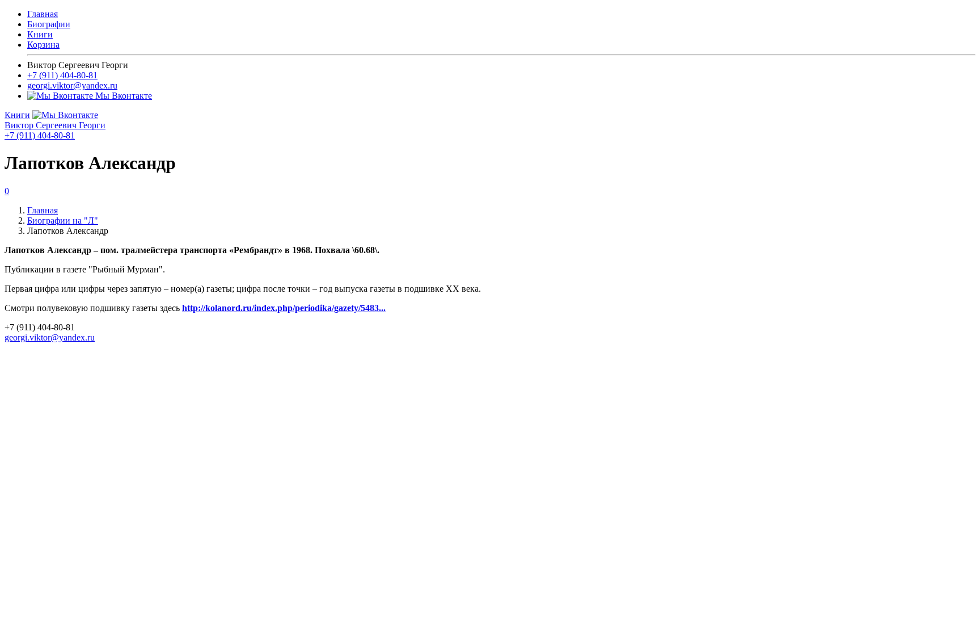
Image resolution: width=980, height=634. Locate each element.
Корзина (43, 44)
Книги (40, 34)
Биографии (48, 24)
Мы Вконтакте (122, 95)
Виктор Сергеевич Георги (55, 125)
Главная (42, 14)
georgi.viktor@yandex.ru (72, 85)
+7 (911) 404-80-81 (62, 75)
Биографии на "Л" (62, 220)
